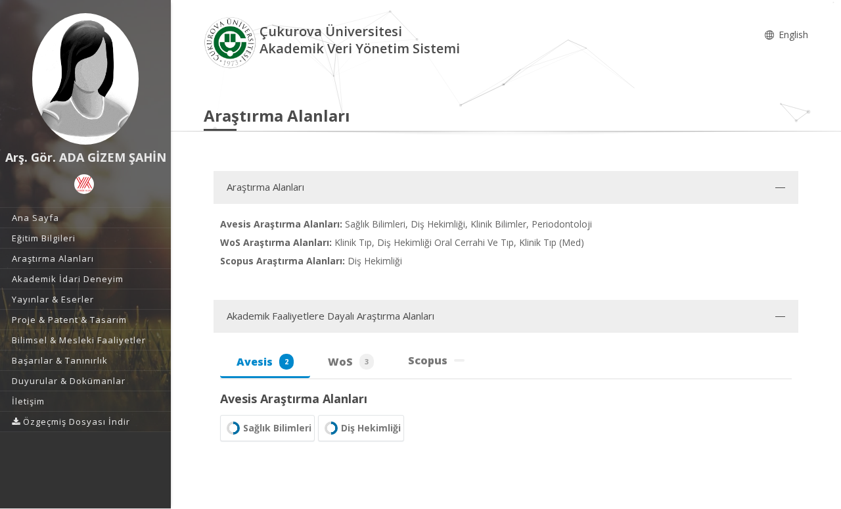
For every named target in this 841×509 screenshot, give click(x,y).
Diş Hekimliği (371, 428)
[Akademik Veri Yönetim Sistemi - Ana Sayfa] (232, 42)
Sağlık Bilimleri (277, 428)
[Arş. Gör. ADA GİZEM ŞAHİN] (85, 79)
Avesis (262, 361)
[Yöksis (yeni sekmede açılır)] (84, 184)
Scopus (427, 360)
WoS (348, 361)
